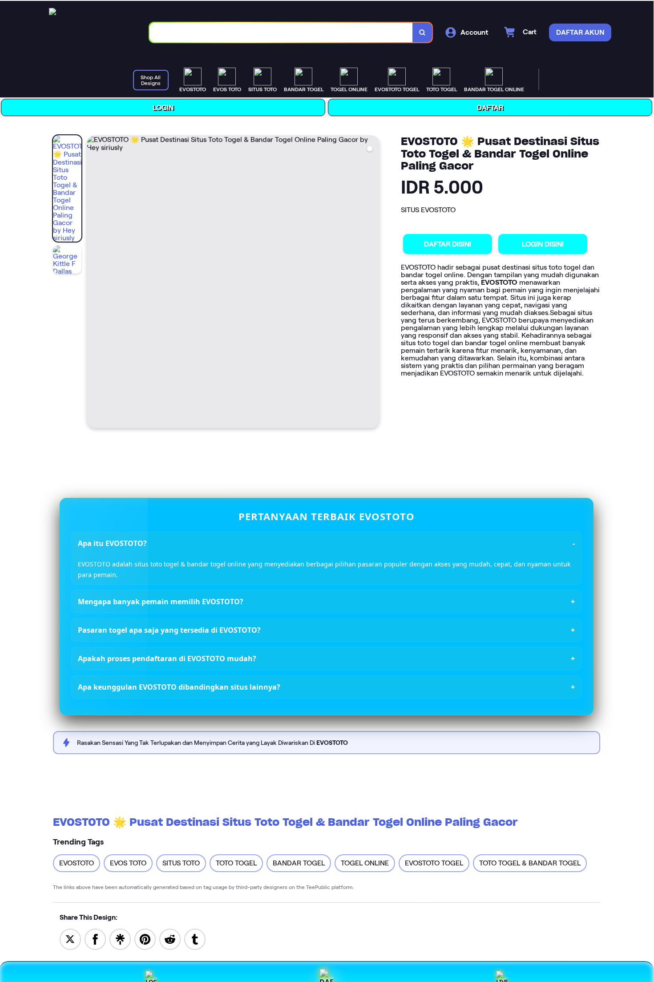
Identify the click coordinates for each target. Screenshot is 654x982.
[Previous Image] (94, 282)
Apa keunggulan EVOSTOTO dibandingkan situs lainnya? (179, 686)
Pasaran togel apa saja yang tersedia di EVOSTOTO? (169, 629)
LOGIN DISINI (543, 243)
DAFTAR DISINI (448, 243)
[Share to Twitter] (70, 938)
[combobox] (281, 32)
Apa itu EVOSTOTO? (112, 542)
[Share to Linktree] (120, 938)
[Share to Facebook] (95, 938)
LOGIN (163, 106)
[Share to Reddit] (170, 938)
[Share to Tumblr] (195, 938)
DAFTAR (490, 106)
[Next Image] (373, 282)
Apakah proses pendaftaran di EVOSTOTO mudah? (167, 658)
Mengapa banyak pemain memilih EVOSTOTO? (161, 601)
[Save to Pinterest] (145, 938)
